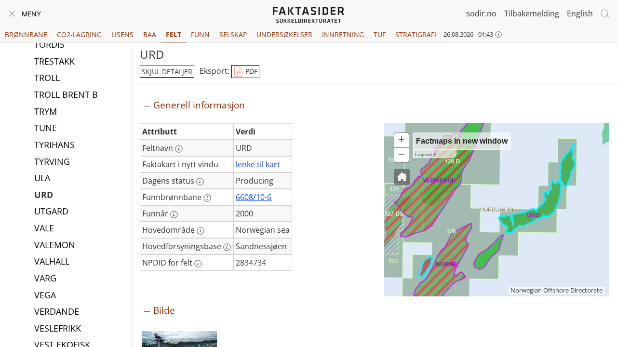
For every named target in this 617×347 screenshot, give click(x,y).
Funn (200, 34)
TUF (380, 34)
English (580, 13)
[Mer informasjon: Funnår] (174, 214)
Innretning (343, 34)
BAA (149, 34)
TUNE (45, 127)
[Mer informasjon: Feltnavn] (179, 149)
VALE (44, 228)
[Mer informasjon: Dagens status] (200, 182)
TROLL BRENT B (66, 94)
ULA (42, 178)
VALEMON (54, 245)
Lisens (122, 34)
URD (43, 194)
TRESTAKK (54, 61)
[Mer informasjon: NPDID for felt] (198, 263)
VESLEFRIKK (57, 328)
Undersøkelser (284, 34)
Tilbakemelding (531, 13)
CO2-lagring (79, 34)
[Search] (605, 13)
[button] (402, 177)
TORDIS (49, 44)
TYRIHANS (54, 144)
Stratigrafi (415, 34)
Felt (173, 34)
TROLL (47, 77)
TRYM (45, 111)
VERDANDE (56, 311)
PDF (250, 71)
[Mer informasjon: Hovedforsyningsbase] (227, 247)
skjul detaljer (167, 71)
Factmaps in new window (462, 141)
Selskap (233, 34)
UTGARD (51, 211)
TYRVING (52, 161)
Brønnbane (26, 34)
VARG (45, 278)
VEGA (45, 295)
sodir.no (481, 13)
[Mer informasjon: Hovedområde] (200, 231)
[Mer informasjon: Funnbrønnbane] (207, 198)
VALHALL (51, 261)
